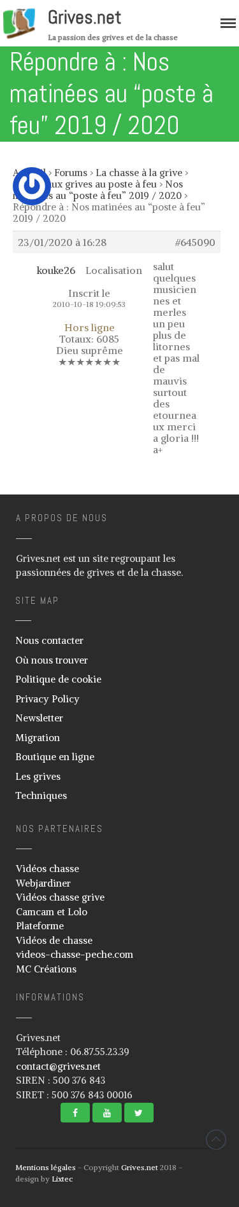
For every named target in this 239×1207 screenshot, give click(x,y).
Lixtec (62, 1178)
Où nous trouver (51, 660)
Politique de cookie (58, 679)
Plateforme (40, 926)
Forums (70, 173)
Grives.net (85, 17)
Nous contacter (49, 640)
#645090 (195, 242)
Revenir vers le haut (216, 1139)
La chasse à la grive (139, 173)
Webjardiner (43, 883)
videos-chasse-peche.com (74, 954)
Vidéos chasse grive (60, 897)
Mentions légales (45, 1167)
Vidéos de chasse (54, 940)
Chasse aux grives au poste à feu (85, 184)
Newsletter (39, 718)
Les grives (38, 776)
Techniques (41, 795)
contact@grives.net (58, 1066)
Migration (37, 738)
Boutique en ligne (54, 757)
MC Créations (46, 969)
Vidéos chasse (47, 869)
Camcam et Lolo (51, 912)
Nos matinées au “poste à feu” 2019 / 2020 (98, 189)
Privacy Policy (47, 699)
